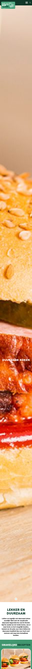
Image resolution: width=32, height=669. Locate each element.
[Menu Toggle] (26, 2)
